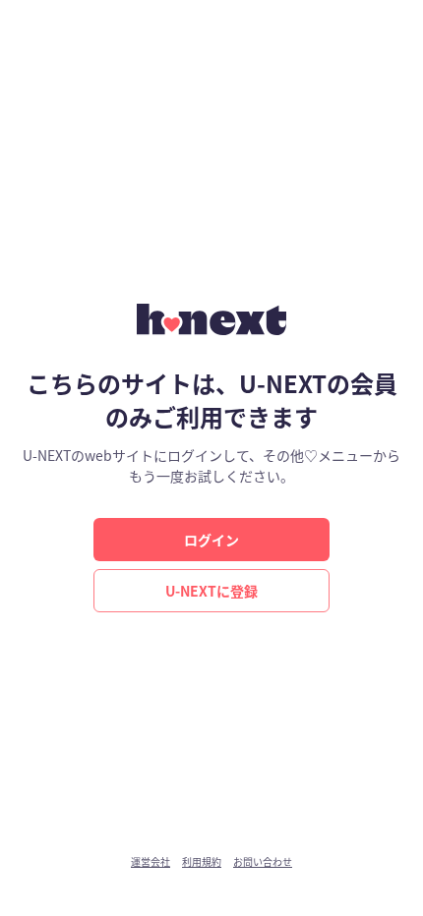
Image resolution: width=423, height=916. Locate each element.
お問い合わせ (262, 862)
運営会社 (150, 862)
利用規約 (201, 862)
